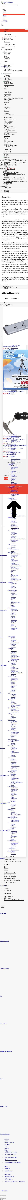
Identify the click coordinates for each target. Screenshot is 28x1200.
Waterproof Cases (14, 484)
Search (3, 3)
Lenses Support (7, 73)
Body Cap (13, 637)
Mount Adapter (14, 525)
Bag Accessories (14, 609)
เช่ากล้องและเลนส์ (9, 856)
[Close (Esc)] (5, 1195)
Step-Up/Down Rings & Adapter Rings (13, 70)
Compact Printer (14, 721)
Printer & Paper (11, 720)
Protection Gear (11, 636)
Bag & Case (10, 464)
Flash (12, 584)
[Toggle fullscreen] (2, 1195)
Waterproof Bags (14, 483)
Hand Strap (13, 805)
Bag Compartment (14, 467)
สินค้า (5, 31)
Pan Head (13, 667)
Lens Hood (13, 524)
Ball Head (13, 663)
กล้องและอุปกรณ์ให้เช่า (10, 859)
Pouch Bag (13, 473)
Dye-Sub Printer (14, 832)
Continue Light (14, 583)
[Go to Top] (14, 523)
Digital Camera (7, 34)
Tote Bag (12, 480)
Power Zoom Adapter (15, 528)
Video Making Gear (11, 552)
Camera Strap (13, 694)
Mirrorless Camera (8, 39)
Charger (12, 718)
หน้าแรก (6, 29)
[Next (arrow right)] (2, 1199)
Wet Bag (12, 482)
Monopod (13, 665)
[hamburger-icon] (26, 29)
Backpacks (13, 468)
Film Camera (7, 42)
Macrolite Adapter (14, 526)
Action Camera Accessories (16, 553)
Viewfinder (13, 691)
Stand (12, 457)
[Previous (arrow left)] (0, 1199)
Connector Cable (14, 556)
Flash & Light (10, 582)
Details (9, 349)
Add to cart (10, 393)
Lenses (5, 61)
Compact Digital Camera (15, 488)
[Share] (3, 1195)
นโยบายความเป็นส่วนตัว (14, 490)
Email (5, 475)
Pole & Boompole (14, 555)
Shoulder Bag (13, 478)
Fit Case (12, 469)
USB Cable (13, 690)
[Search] (1, 49)
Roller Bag (13, 475)
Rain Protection (14, 476)
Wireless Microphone (15, 580)
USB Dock (13, 529)
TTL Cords (13, 460)
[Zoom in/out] (0, 1195)
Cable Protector (14, 638)
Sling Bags (13, 479)
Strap (9, 693)
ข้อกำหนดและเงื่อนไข (14, 493)
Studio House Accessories (15, 459)
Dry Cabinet (13, 749)
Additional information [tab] (7, 287)
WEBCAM (7, 58)
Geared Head (13, 664)
